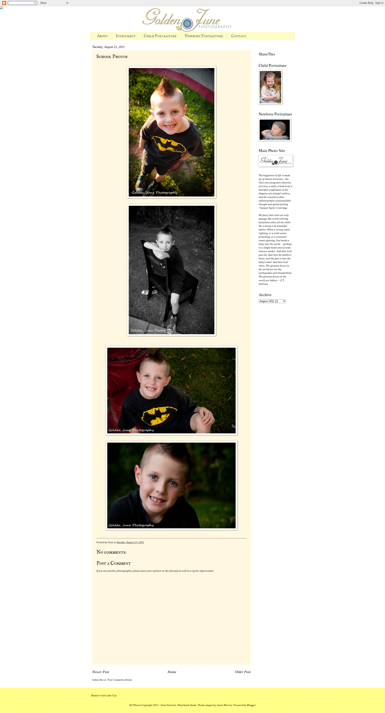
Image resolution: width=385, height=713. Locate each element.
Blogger (251, 705)
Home (172, 672)
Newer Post (100, 672)
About (102, 36)
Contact (238, 36)
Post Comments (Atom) (119, 679)
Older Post (243, 672)
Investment (126, 36)
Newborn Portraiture (204, 36)
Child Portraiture (160, 36)
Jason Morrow (224, 705)
